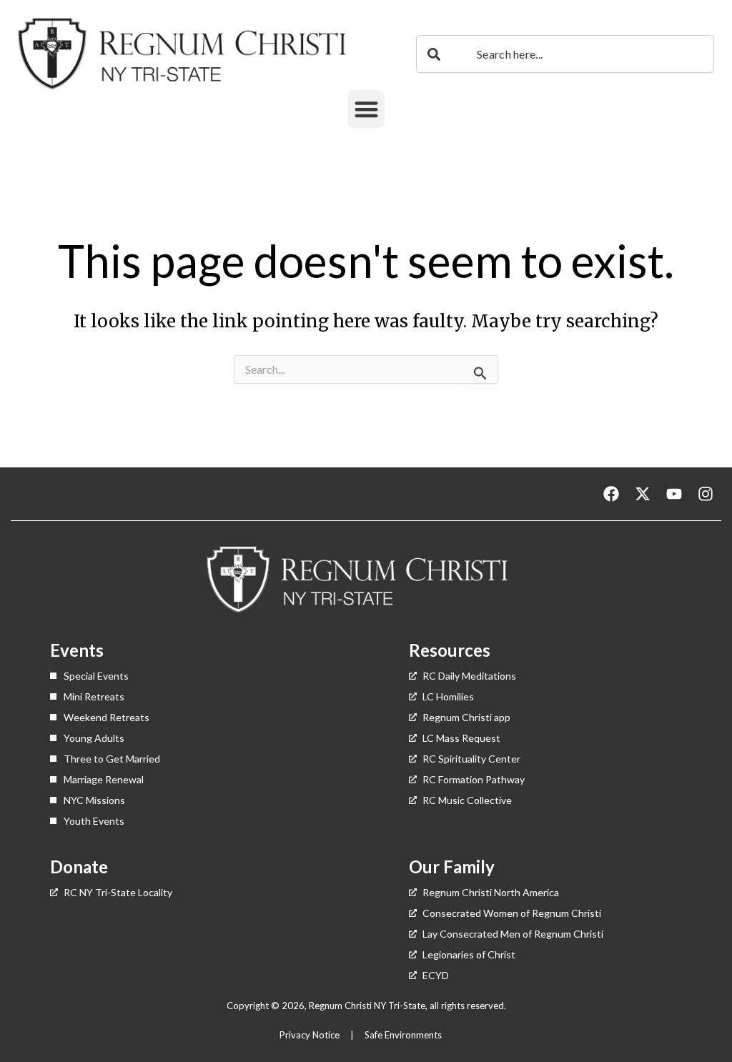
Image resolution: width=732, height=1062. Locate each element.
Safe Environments (404, 1035)
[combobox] (565, 54)
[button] (366, 109)
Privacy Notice (311, 1035)
